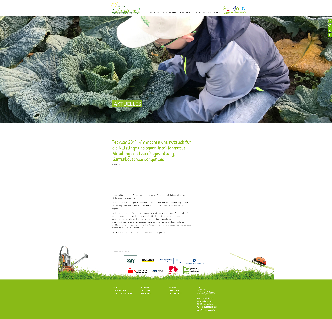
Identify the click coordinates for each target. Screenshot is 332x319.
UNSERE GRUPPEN (169, 13)
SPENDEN (196, 13)
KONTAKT (173, 287)
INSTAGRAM (146, 293)
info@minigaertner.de (206, 310)
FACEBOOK (145, 290)
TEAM (114, 287)
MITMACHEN (183, 13)
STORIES (216, 13)
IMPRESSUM (174, 290)
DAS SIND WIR (154, 13)
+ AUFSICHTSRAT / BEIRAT (122, 293)
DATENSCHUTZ (175, 293)
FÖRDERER (206, 13)
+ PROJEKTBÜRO (119, 290)
